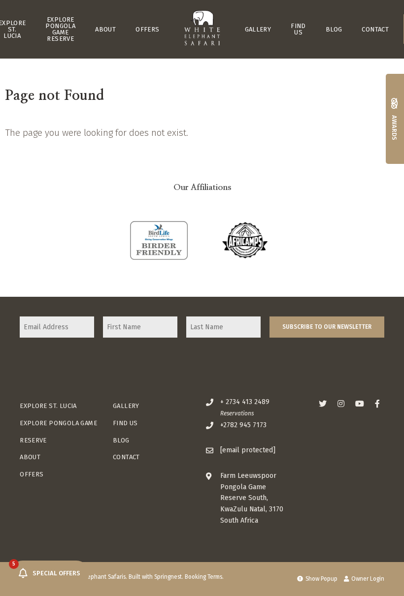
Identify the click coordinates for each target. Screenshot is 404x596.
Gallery (258, 29)
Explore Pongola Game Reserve (60, 29)
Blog (334, 29)
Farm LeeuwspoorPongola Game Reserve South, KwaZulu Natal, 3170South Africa (251, 498)
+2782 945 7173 (243, 425)
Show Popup (320, 578)
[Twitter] (323, 403)
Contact (375, 29)
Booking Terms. (204, 576)
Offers (147, 29)
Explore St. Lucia (48, 405)
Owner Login (367, 578)
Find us (298, 29)
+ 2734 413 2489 (244, 402)
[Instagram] (341, 403)
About (105, 29)
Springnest (168, 576)
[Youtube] (359, 403)
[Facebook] (377, 403)
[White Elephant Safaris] (202, 29)
